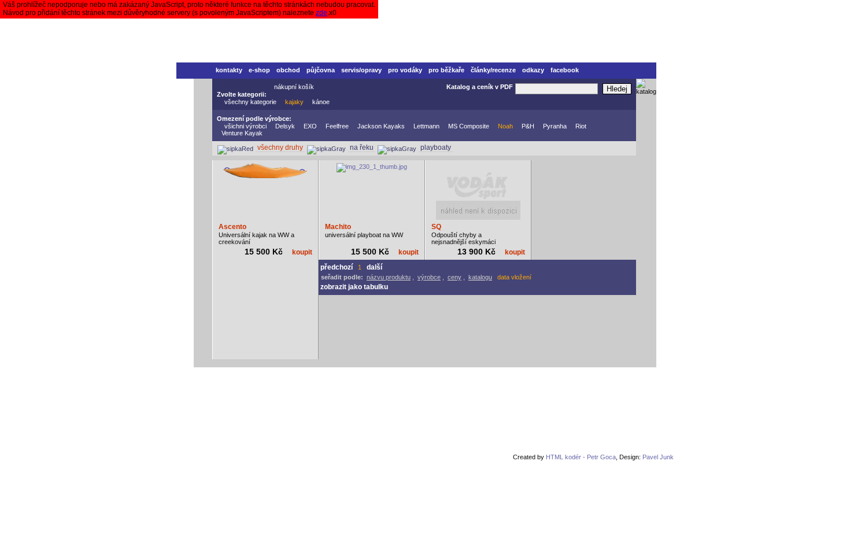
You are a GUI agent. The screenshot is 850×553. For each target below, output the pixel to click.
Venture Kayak (242, 133)
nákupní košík (294, 86)
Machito (338, 227)
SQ (436, 227)
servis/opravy (361, 70)
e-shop (259, 70)
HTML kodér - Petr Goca (581, 457)
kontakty (229, 70)
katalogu (480, 277)
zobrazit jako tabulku (354, 287)
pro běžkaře (446, 70)
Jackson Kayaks (381, 126)
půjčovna (320, 70)
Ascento (232, 227)
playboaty (435, 147)
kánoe (321, 101)
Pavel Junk (658, 457)
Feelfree (337, 126)
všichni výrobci (245, 126)
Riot (580, 126)
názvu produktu (389, 277)
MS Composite (468, 126)
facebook (564, 70)
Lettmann (426, 126)
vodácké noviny (329, 378)
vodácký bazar (277, 378)
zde (321, 13)
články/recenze (493, 70)
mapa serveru (445, 378)
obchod (288, 70)
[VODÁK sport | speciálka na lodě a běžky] (416, 31)
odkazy (533, 70)
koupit (302, 252)
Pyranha (555, 126)
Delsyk (285, 126)
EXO (310, 126)
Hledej (617, 88)
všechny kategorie (250, 101)
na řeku (362, 147)
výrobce (429, 277)
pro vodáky (405, 70)
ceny (454, 277)
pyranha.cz (376, 378)
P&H (528, 126)
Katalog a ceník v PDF (479, 86)
